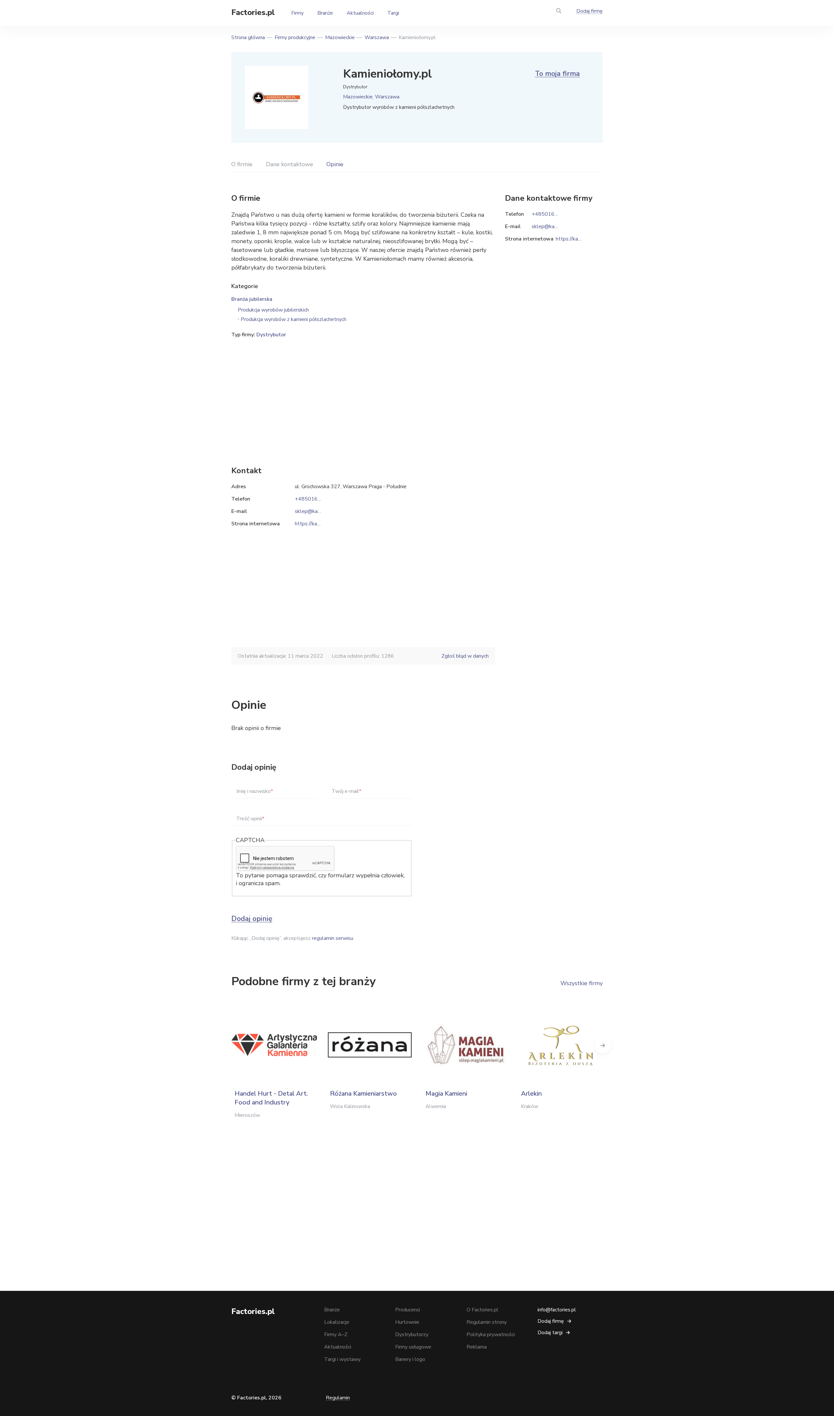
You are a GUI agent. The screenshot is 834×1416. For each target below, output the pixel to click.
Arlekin (531, 1093)
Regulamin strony (487, 1322)
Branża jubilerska (251, 299)
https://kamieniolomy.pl (321, 523)
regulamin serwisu (332, 938)
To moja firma (557, 74)
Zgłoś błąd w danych (465, 656)
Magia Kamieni (446, 1093)
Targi (393, 13)
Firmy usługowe (413, 1346)
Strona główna (248, 37)
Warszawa (377, 37)
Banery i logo (410, 1359)
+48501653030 (314, 499)
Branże (325, 13)
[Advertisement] (363, 392)
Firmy (297, 13)
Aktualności (360, 13)
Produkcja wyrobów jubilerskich (273, 310)
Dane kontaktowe (289, 164)
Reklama (477, 1346)
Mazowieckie (340, 37)
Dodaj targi (550, 1332)
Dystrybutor (271, 334)
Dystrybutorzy (411, 1334)
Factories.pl (253, 12)
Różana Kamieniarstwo (363, 1093)
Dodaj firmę (589, 11)
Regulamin (338, 1397)
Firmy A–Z (336, 1334)
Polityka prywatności (491, 1334)
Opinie (334, 164)
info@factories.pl (557, 1309)
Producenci (407, 1309)
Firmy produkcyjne (295, 37)
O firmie (241, 164)
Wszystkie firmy (581, 983)
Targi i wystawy (342, 1359)
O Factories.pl (482, 1309)
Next (603, 1045)
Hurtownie (407, 1322)
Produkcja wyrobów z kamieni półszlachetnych (293, 319)
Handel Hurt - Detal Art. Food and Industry (271, 1098)
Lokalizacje (336, 1322)
